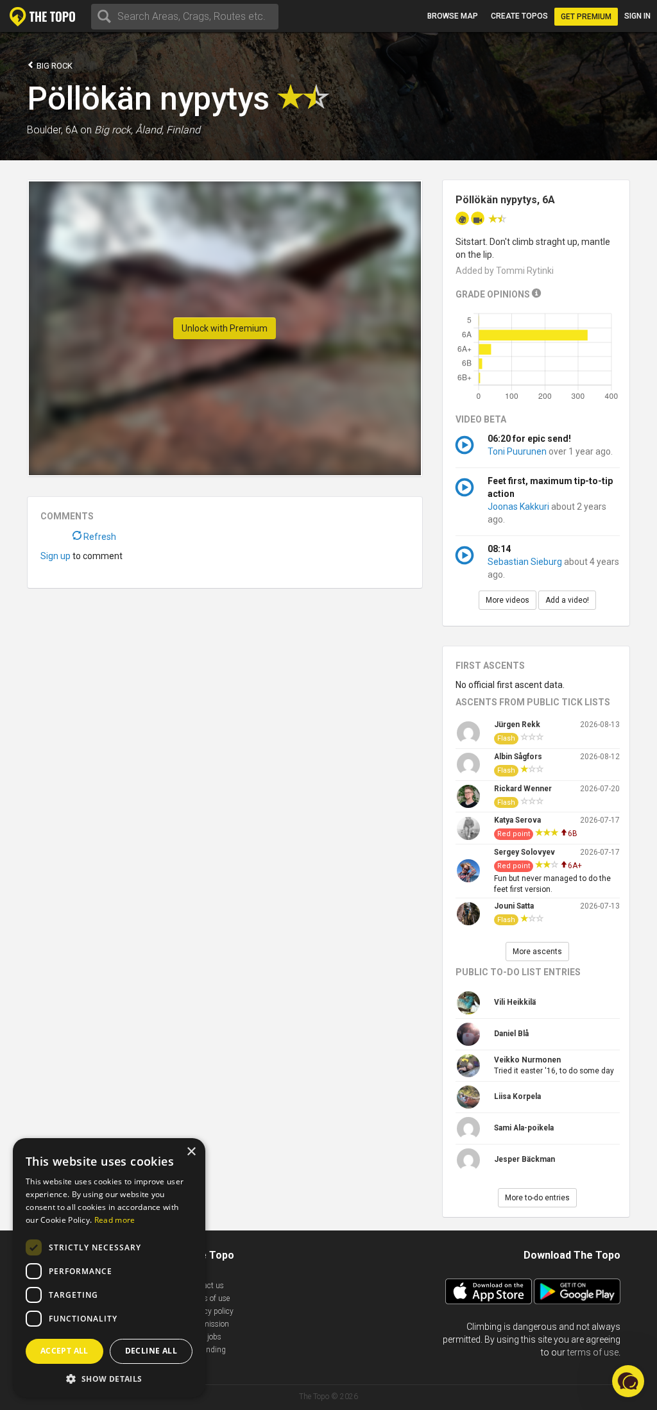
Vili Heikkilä (515, 1002)
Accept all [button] (64, 1350)
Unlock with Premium (225, 328)
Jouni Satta (514, 906)
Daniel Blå (511, 1033)
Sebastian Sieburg (525, 562)
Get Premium (586, 16)
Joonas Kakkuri (518, 506)
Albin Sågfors (518, 756)
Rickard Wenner (523, 788)
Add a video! (567, 600)
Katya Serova (517, 820)
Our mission (208, 1324)
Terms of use (208, 1298)
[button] (109, 1378)
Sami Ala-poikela (524, 1127)
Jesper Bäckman (524, 1159)
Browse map (452, 16)
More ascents (537, 951)
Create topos (519, 16)
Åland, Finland (167, 130)
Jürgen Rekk (517, 724)
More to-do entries (537, 1197)
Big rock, (113, 130)
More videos (507, 600)
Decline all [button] (151, 1350)
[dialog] (109, 1267)
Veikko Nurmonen (527, 1059)
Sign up (55, 556)
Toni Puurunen (517, 451)
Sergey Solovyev (524, 852)
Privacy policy (210, 1311)
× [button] (191, 1152)
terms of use (593, 1352)
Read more (114, 1219)
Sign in (637, 16)
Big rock (54, 66)
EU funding (206, 1349)
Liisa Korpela (517, 1096)
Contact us (205, 1285)
